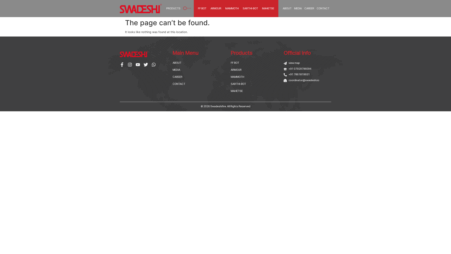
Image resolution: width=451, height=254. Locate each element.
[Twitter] (146, 64)
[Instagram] (130, 64)
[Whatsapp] (154, 64)
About (287, 8)
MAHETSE (268, 8)
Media (298, 8)
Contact (323, 8)
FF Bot (202, 8)
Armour (216, 8)
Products (173, 8)
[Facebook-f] (122, 64)
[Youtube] (138, 64)
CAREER (309, 8)
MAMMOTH (232, 8)
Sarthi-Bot (250, 8)
